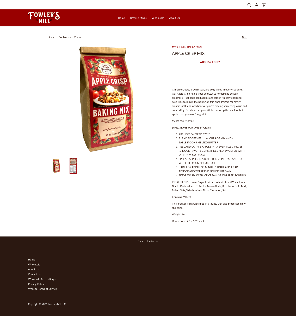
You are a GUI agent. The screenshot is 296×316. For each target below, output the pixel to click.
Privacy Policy (36, 283)
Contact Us (34, 274)
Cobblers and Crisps (70, 37)
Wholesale (34, 264)
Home (31, 259)
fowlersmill (178, 46)
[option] (56, 166)
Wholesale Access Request (43, 279)
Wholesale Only (210, 62)
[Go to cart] (264, 4)
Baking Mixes (194, 46)
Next (244, 37)
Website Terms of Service (42, 288)
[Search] (249, 4)
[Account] (256, 4)
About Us (33, 269)
